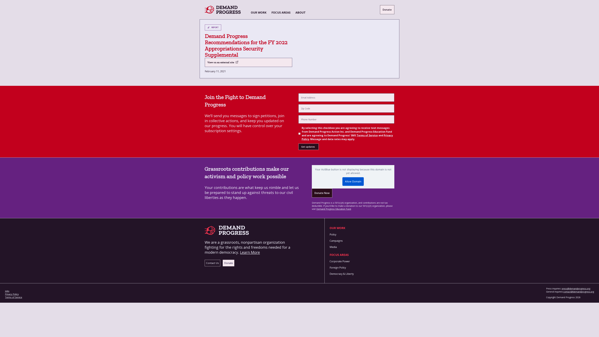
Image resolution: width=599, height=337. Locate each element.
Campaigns (336, 240)
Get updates (308, 146)
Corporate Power (340, 261)
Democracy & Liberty (342, 274)
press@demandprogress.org (576, 288)
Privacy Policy (12, 294)
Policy (333, 234)
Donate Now (322, 193)
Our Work (258, 12)
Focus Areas (280, 12)
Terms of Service (367, 135)
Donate (387, 9)
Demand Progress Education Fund (333, 209)
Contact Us (212, 263)
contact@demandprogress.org (578, 291)
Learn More (250, 252)
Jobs (7, 291)
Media (333, 247)
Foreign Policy (338, 267)
